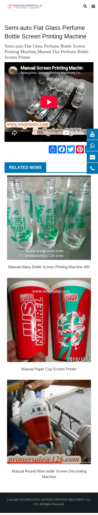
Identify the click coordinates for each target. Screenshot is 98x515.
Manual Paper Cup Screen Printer (49, 369)
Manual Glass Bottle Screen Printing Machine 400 (49, 267)
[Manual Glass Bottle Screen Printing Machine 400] (49, 217)
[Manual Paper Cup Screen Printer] (49, 320)
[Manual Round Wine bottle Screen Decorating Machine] (49, 422)
